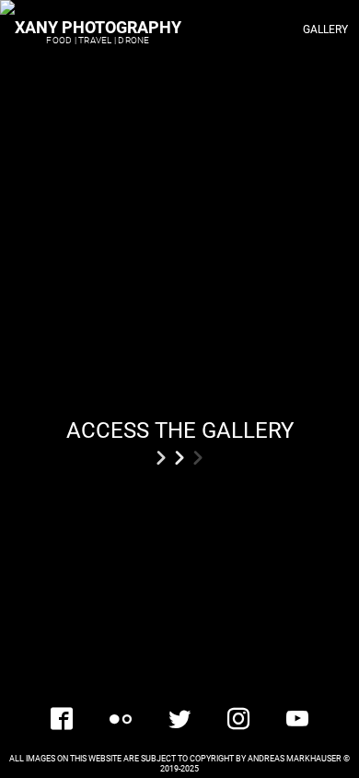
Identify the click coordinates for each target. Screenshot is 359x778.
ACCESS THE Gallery (180, 429)
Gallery (325, 29)
